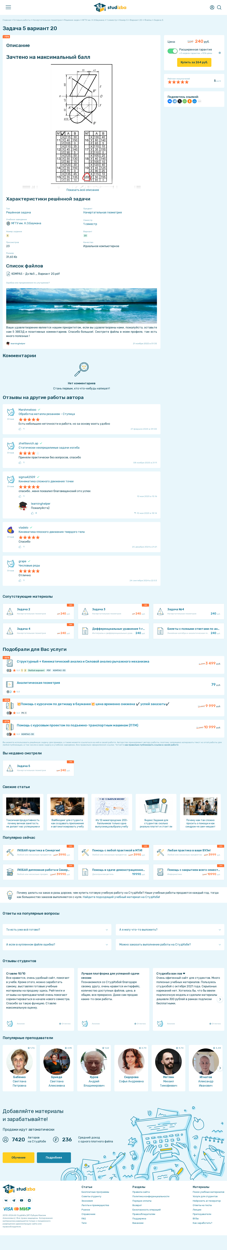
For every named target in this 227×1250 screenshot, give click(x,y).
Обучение (19, 1157)
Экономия (87, 1200)
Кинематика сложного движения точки (46, 481)
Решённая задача (18, 212)
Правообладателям (143, 1214)
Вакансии (137, 1223)
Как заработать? (202, 1223)
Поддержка (139, 1218)
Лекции (197, 1209)
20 (85, 235)
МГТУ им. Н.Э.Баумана (26, 223)
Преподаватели (202, 1214)
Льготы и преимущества (95, 1205)
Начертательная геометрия (102, 212)
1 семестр (90, 224)
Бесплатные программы (95, 1192)
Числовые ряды (29, 565)
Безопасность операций (146, 1209)
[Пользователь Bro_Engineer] (10, 713)
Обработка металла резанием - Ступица (47, 414)
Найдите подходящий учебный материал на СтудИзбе (121, 897)
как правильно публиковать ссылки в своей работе (151, 745)
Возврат (137, 1205)
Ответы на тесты (202, 1205)
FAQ (84, 1218)
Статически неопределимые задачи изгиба (49, 447)
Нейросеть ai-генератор (207, 1200)
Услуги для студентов (205, 1196)
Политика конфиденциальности (150, 1196)
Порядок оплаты (141, 1200)
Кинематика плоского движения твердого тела (52, 532)
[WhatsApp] (184, 101)
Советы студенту (91, 1196)
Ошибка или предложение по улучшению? (28, 282)
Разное (86, 1209)
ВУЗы (196, 1218)
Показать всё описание (83, 190)
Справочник (88, 1214)
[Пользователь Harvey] (10, 670)
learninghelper (18, 343)
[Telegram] (175, 101)
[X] (180, 101)
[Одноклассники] (189, 101)
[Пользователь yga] (10, 691)
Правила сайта (141, 1192)
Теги (84, 1223)
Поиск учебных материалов (208, 1192)
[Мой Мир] (194, 101)
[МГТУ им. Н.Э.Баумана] (8, 670)
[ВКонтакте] (170, 101)
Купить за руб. (194, 62)
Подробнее (54, 1157)
